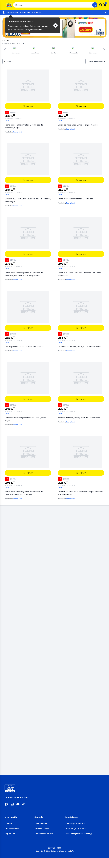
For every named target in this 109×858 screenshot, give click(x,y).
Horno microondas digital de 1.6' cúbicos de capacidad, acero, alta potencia (24, 493)
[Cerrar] (55, 25)
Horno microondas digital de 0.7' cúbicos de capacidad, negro (24, 126)
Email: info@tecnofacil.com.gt (78, 833)
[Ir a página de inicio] (54, 788)
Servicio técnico (42, 828)
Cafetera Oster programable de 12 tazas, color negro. (25, 419)
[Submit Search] (94, 5)
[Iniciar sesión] (100, 5)
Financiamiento (12, 828)
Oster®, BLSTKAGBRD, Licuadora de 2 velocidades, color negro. (28, 200)
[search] (105, 5)
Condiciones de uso (43, 833)
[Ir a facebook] (6, 804)
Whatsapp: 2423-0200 (74, 823)
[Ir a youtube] (18, 804)
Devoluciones (40, 823)
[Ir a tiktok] (24, 804)
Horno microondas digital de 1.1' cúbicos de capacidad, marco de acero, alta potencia (24, 274)
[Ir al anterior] (4, 50)
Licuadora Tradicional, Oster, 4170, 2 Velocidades (79, 346)
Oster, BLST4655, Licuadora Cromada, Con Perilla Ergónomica (79, 274)
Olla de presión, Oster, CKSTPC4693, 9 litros (25, 346)
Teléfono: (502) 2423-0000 (76, 828)
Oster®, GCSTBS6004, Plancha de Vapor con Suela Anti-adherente (80, 493)
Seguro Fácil (10, 833)
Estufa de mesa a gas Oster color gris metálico (78, 125)
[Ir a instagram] (12, 804)
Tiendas (8, 823)
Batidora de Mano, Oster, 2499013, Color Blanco (79, 417)
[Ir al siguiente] (104, 50)
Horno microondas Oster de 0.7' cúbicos (75, 198)
